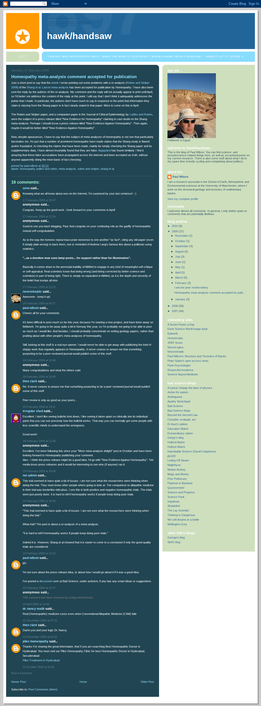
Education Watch (177, 428)
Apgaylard (104, 150)
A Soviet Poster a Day (180, 324)
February (181, 282)
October (180, 241)
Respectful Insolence (180, 370)
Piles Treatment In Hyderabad (41, 660)
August (180, 251)
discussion (46, 581)
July (178, 256)
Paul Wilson (31, 308)
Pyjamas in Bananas (180, 483)
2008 (175, 305)
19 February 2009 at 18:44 (39, 500)
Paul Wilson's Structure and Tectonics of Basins (196, 356)
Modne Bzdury (176, 469)
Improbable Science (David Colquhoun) (191, 451)
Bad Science (175, 406)
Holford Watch (176, 446)
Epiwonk (172, 333)
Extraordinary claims (180, 433)
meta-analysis (67, 168)
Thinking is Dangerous (181, 515)
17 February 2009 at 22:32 (39, 287)
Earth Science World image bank (187, 328)
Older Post (147, 681)
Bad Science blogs (178, 410)
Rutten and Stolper (88, 168)
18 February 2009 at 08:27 (39, 303)
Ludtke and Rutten (140, 114)
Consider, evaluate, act (181, 419)
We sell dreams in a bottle (183, 519)
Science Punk (176, 496)
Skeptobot (173, 505)
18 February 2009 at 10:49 (39, 376)
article (55, 82)
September (182, 246)
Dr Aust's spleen (177, 424)
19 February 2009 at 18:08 (39, 471)
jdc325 (171, 456)
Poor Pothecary (177, 478)
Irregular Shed (33, 411)
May (178, 267)
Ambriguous (174, 396)
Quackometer (176, 487)
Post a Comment (21, 673)
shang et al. (107, 168)
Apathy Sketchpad (178, 401)
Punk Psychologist (178, 365)
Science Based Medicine (182, 374)
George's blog (176, 537)
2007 (175, 311)
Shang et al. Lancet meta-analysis (48, 87)
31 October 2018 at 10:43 (38, 666)
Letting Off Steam (178, 460)
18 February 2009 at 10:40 (39, 360)
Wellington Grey (177, 524)
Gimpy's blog (175, 437)
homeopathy (27, 168)
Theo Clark (30, 381)
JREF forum (174, 342)
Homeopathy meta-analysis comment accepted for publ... (209, 292)
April (178, 272)
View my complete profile (182, 198)
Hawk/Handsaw (79, 36)
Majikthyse (174, 464)
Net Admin (30, 475)
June (178, 262)
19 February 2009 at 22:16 (39, 553)
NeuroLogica (175, 347)
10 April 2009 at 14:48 (36, 604)
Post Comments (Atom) (42, 689)
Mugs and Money (178, 474)
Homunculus (175, 338)
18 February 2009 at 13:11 (39, 406)
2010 (175, 226)
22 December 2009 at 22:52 (40, 636)
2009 (175, 231)
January (180, 299)
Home (83, 681)
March (179, 277)
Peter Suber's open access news (187, 360)
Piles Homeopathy (35, 641)
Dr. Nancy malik (34, 609)
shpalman (173, 501)
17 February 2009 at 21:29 (39, 216)
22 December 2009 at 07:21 (40, 620)
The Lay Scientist (178, 510)
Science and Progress (181, 492)
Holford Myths (176, 442)
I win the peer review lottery (191, 287)
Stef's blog (173, 542)
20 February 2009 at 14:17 (39, 587)
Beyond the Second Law (182, 414)
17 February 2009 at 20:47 (39, 200)
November (182, 235)
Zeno (26, 188)
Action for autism (177, 392)
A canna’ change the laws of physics (189, 387)
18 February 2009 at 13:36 (39, 440)
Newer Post (18, 681)
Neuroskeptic (32, 291)
